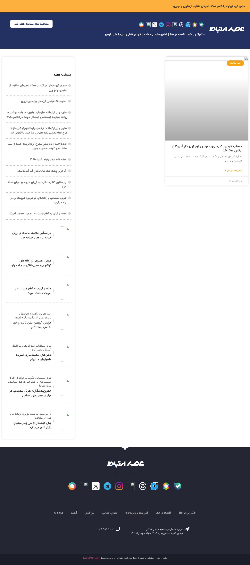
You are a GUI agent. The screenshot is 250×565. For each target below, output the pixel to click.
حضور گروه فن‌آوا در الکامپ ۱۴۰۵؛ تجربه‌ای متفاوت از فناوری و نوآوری (209, 6)
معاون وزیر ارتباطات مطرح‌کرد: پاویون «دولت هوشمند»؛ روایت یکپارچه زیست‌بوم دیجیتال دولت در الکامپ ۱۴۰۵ (36, 114)
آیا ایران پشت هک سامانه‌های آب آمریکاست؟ (41, 171)
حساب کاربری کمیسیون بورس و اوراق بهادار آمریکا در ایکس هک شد (207, 148)
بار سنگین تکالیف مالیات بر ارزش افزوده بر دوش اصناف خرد (31, 235)
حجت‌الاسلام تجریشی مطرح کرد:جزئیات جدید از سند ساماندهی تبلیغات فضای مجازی (37, 146)
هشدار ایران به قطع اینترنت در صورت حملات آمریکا (38, 213)
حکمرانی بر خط (195, 34)
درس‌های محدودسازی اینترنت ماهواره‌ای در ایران (33, 357)
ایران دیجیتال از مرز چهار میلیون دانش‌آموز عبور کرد (32, 425)
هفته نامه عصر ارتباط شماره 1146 (47, 159)
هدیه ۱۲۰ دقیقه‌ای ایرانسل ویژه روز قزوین (43, 101)
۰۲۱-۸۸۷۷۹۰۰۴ (106, 529)
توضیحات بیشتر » (233, 170)
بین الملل (118, 34)
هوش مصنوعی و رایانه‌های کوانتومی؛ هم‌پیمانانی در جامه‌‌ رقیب (30, 263)
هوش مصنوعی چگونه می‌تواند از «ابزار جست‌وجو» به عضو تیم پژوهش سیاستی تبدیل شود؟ (29, 381)
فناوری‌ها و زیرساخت (155, 34)
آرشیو (108, 34)
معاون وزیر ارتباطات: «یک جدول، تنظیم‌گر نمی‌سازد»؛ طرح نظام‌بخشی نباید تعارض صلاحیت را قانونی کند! (38, 130)
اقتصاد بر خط (177, 34)
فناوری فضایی (133, 34)
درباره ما (58, 513)
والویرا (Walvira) (91, 558)
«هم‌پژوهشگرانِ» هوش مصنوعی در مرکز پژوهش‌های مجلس (30, 393)
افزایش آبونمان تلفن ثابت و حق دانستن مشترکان (32, 325)
